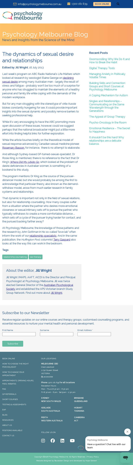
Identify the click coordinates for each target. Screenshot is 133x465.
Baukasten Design (61, 461)
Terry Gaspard (61, 239)
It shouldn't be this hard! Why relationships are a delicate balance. (106, 140)
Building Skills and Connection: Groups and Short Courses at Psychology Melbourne (107, 86)
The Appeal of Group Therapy (107, 116)
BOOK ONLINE (102, 4)
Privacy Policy (93, 457)
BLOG (4, 415)
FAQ (4, 389)
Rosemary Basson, (13, 147)
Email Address (85, 330)
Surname (44, 330)
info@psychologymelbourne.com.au (39, 4)
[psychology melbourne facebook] (53, 440)
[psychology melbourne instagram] (43, 440)
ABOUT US (7, 425)
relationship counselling (15, 257)
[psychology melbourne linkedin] (62, 440)
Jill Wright (56, 292)
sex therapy (35, 257)
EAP (4, 410)
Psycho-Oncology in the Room (108, 122)
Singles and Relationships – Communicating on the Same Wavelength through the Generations (106, 106)
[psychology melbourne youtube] (72, 440)
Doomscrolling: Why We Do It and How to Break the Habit (109, 61)
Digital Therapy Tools (102, 68)
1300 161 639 (53, 382)
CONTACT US (8, 435)
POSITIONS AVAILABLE (12, 430)
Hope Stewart (91, 461)
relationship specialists (43, 235)
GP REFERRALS (9, 394)
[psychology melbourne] (22, 21)
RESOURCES (7, 420)
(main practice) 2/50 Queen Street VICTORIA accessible (49, 370)
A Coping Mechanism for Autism (108, 95)
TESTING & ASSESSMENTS (14, 404)
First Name (7, 330)
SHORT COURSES (10, 399)
